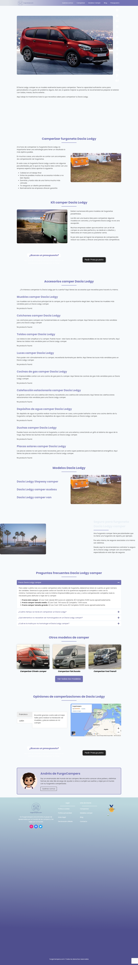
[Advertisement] (69, 119)
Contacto (83, 821)
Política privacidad (65, 813)
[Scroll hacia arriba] (133, 963)
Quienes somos (67, 3)
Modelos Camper (94, 3)
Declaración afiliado (65, 821)
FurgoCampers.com (56, 959)
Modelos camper (86, 813)
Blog (105, 3)
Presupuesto (114, 3)
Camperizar (81, 3)
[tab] (24, 714)
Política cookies (64, 809)
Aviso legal (62, 817)
